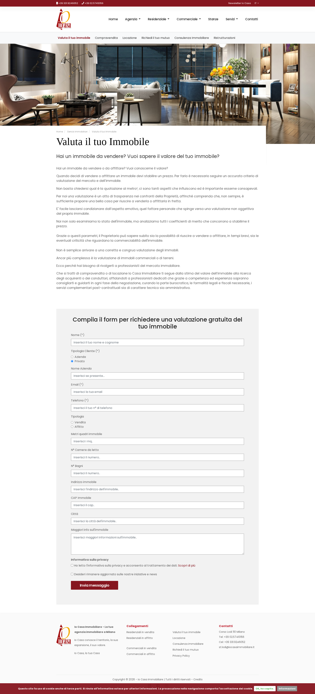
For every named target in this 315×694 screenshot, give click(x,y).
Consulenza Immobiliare (191, 38)
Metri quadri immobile (86, 434)
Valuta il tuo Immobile (103, 131)
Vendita (80, 422)
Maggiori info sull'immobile (89, 530)
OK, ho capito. (265, 688)
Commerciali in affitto (141, 654)
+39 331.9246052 (68, 3)
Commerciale (187, 19)
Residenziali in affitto (140, 638)
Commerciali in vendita (141, 648)
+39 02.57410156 (93, 3)
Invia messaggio (94, 585)
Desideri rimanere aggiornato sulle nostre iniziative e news (115, 574)
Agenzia (131, 19)
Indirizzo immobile (83, 482)
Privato (80, 361)
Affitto (79, 427)
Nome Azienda (81, 368)
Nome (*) (77, 335)
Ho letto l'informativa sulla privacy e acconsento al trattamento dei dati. (134, 565)
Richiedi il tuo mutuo (155, 38)
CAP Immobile (81, 498)
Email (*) (77, 384)
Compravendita (106, 38)
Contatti (251, 19)
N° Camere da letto (85, 450)
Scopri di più (186, 565)
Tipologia (77, 416)
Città (74, 514)
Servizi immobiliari (77, 131)
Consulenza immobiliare (188, 644)
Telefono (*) (80, 400)
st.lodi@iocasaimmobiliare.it (236, 647)
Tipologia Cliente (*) (85, 351)
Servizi (230, 19)
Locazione (129, 38)
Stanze (213, 19)
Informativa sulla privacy (90, 560)
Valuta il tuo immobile (74, 38)
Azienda (80, 357)
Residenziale (157, 19)
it (256, 3)
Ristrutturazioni (224, 38)
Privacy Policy (181, 656)
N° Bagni (77, 466)
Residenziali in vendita (140, 632)
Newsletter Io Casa (239, 3)
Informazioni (287, 688)
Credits (198, 679)
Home (113, 19)
